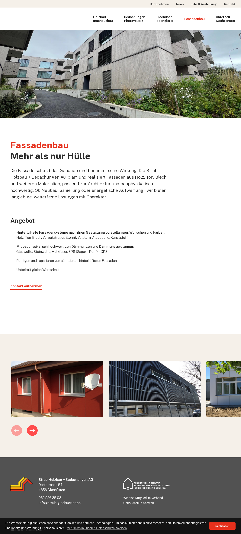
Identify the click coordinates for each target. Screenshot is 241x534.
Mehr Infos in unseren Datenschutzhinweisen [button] (97, 528)
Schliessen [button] (222, 525)
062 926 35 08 (50, 498)
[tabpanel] (57, 389)
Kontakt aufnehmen (26, 286)
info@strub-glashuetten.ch (60, 503)
